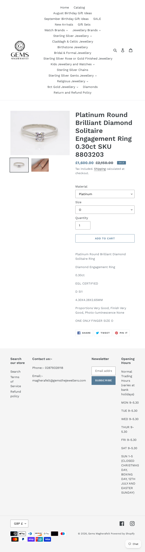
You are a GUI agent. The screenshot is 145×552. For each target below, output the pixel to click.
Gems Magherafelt (99, 533)
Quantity (81, 218)
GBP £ (18, 523)
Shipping (100, 169)
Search (15, 371)
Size (78, 202)
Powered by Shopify (123, 533)
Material (81, 186)
